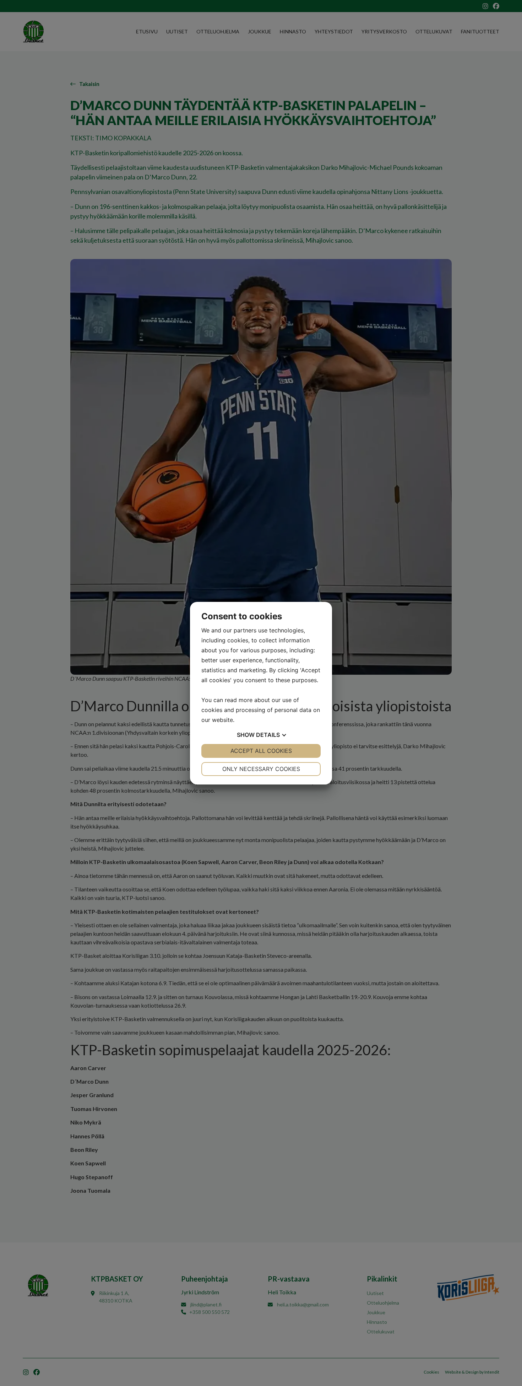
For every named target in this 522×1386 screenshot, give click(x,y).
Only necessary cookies (261, 768)
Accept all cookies (261, 750)
